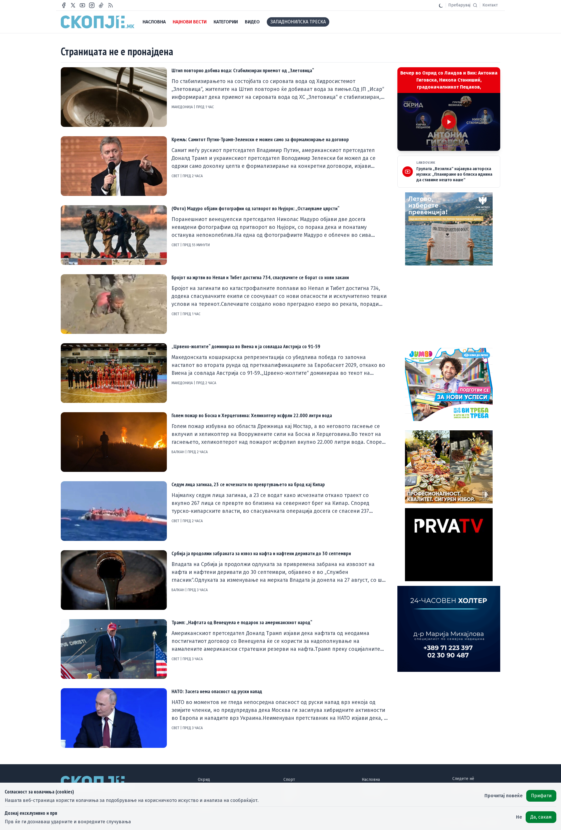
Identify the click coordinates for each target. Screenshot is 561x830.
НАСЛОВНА (154, 22)
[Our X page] (73, 5)
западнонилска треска (298, 22)
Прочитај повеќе (503, 795)
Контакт (490, 5)
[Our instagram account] (92, 5)
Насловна (371, 779)
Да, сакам (541, 817)
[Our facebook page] (64, 5)
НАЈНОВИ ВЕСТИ (190, 22)
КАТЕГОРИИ (226, 22)
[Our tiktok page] (101, 5)
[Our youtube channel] (82, 5)
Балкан (178, 452)
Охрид (204, 779)
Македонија (183, 107)
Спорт (289, 779)
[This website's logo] (97, 22)
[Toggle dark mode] (441, 5)
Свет (176, 176)
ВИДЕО (252, 22)
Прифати (541, 795)
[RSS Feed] (110, 5)
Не (519, 817)
